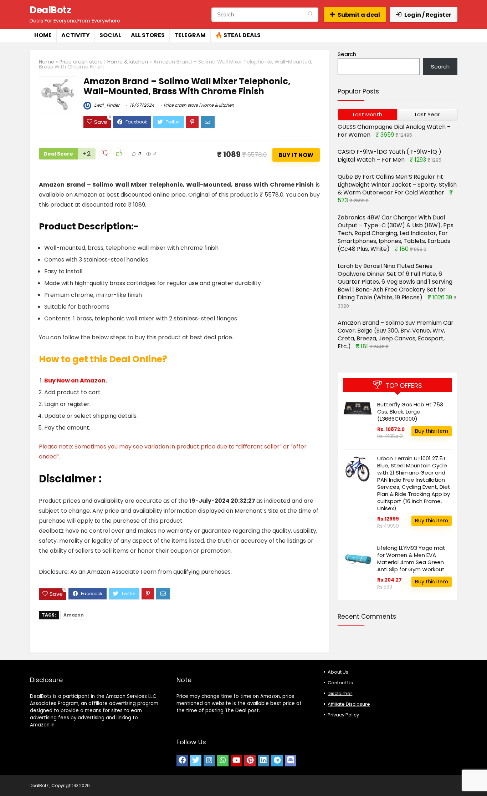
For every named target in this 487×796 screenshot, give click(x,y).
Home (43, 35)
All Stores (148, 35)
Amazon (73, 615)
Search (347, 54)
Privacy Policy (343, 714)
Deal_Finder (106, 105)
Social (110, 35)
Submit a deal (359, 15)
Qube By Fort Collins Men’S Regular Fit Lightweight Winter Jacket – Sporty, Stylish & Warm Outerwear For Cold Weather (397, 185)
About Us (338, 672)
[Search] (310, 14)
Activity (75, 35)
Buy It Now (295, 155)
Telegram (190, 35)
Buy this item (431, 431)
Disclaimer (340, 693)
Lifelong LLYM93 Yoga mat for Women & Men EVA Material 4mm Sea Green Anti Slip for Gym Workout (411, 558)
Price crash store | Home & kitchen (104, 61)
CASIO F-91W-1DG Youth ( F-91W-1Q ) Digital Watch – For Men (389, 156)
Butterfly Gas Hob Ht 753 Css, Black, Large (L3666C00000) (410, 411)
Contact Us (340, 682)
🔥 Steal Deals (238, 35)
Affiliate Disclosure (349, 704)
